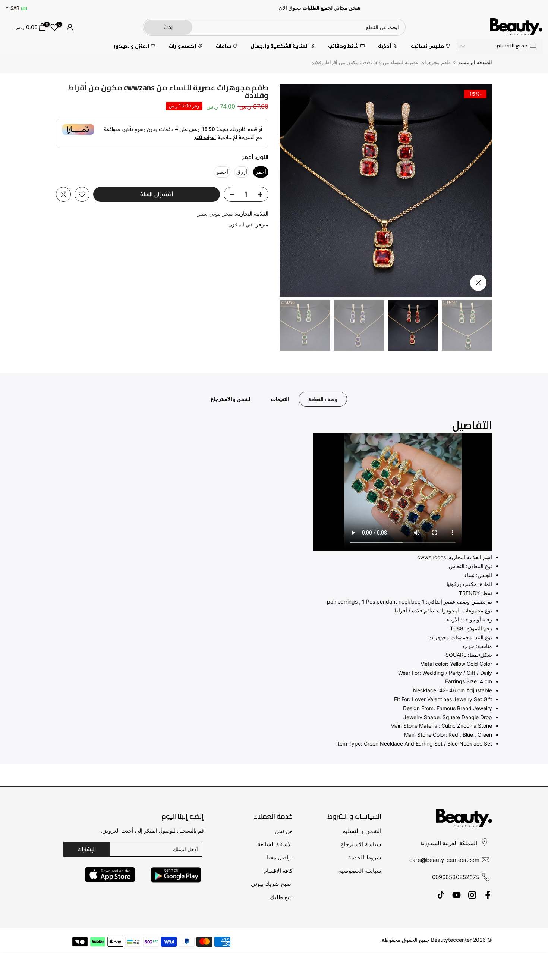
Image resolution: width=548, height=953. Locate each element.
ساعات (223, 46)
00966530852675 (455, 877)
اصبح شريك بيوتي (272, 883)
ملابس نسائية (427, 46)
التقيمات (280, 399)
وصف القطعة (322, 399)
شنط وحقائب (343, 46)
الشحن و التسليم (361, 830)
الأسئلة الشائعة (275, 844)
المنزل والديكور (131, 46)
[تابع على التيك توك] (441, 894)
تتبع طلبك (281, 897)
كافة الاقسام (278, 870)
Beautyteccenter (451, 940)
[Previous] (479, 190)
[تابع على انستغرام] (472, 894)
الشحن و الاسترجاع (231, 399)
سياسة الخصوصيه (360, 870)
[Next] (292, 190)
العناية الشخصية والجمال (280, 46)
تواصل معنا (280, 857)
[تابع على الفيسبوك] (488, 894)
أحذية (384, 46)
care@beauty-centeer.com (444, 859)
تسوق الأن (290, 8)
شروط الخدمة (364, 857)
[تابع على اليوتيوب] (456, 894)
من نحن (284, 830)
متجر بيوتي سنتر (215, 213)
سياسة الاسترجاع (360, 844)
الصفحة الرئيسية (475, 62)
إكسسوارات (182, 46)
